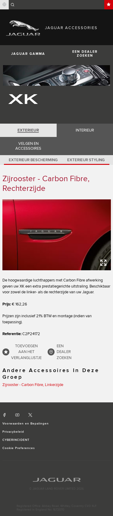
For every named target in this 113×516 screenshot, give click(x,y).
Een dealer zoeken (64, 352)
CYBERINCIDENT (16, 440)
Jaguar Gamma (28, 54)
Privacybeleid (13, 432)
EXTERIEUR (28, 130)
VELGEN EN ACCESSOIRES (28, 146)
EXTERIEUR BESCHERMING (33, 160)
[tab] (28, 130)
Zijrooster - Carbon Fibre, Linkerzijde (32, 384)
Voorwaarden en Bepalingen (25, 423)
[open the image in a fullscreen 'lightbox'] (56, 234)
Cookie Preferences (18, 448)
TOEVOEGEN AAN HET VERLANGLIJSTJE (26, 352)
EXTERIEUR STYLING (86, 160)
